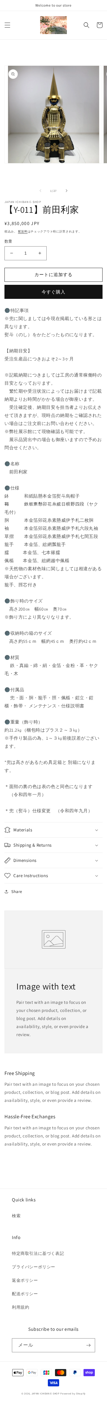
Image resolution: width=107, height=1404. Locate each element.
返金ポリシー (25, 1280)
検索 (16, 1215)
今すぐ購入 (53, 292)
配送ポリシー (25, 1293)
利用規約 (20, 1307)
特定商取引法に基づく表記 (38, 1253)
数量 (8, 241)
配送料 (23, 231)
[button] (7, 25)
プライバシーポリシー (33, 1267)
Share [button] (16, 891)
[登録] (88, 1345)
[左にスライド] (40, 190)
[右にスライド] (66, 190)
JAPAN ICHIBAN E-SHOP (46, 1393)
